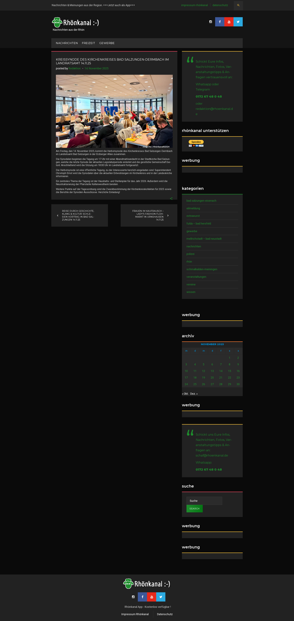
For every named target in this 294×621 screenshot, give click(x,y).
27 (212, 384)
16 (238, 371)
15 (229, 371)
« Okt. (185, 393)
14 (220, 371)
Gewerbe (107, 43)
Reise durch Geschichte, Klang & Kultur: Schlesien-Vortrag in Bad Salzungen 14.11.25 (78, 215)
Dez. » (194, 393)
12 (203, 371)
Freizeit (88, 43)
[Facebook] (219, 21)
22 (229, 377)
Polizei (190, 253)
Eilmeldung (193, 208)
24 (186, 384)
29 (229, 384)
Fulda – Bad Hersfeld (199, 223)
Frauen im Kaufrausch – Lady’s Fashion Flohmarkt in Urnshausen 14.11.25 (148, 215)
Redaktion (75, 68)
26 (203, 384)
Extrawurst (193, 215)
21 (220, 377)
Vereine (191, 284)
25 (194, 384)
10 (186, 371)
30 (238, 384)
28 (220, 384)
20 (212, 377)
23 (238, 377)
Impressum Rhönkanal (194, 5)
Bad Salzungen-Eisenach (201, 200)
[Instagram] (210, 21)
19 (203, 377)
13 (212, 371)
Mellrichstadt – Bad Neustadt (204, 238)
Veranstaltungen (196, 276)
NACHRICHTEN (67, 43)
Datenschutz (220, 5)
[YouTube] (229, 21)
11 (194, 371)
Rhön (189, 261)
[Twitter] (238, 21)
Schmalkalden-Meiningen (202, 269)
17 (186, 377)
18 (194, 377)
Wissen (191, 292)
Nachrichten (194, 246)
